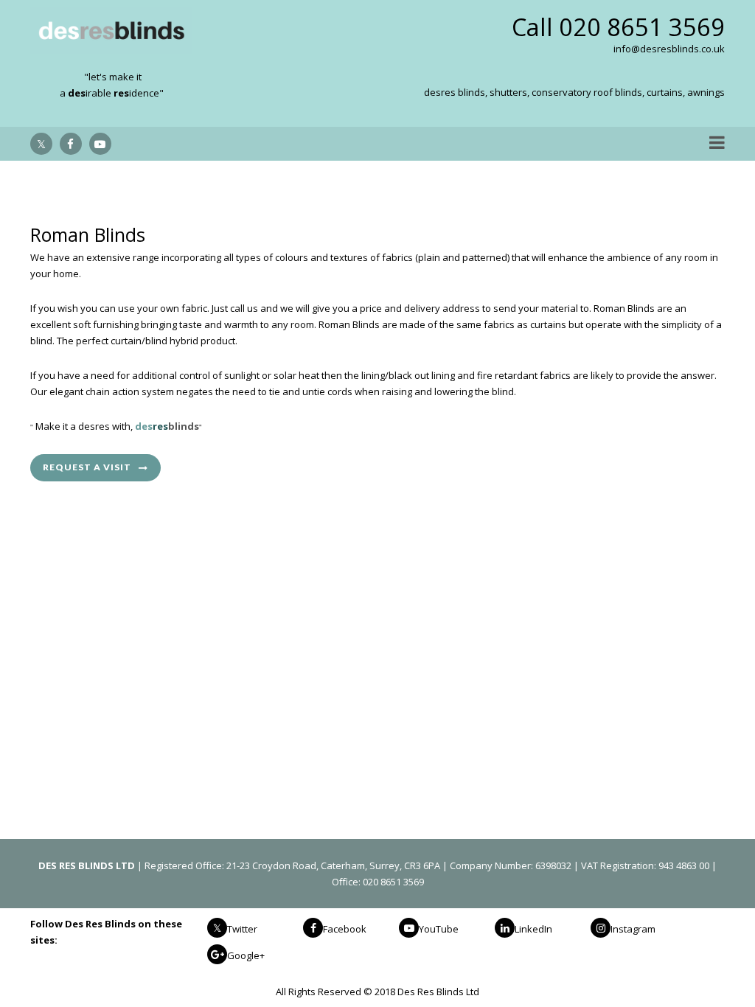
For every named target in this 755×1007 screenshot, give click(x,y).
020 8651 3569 (642, 26)
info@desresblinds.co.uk (669, 48)
